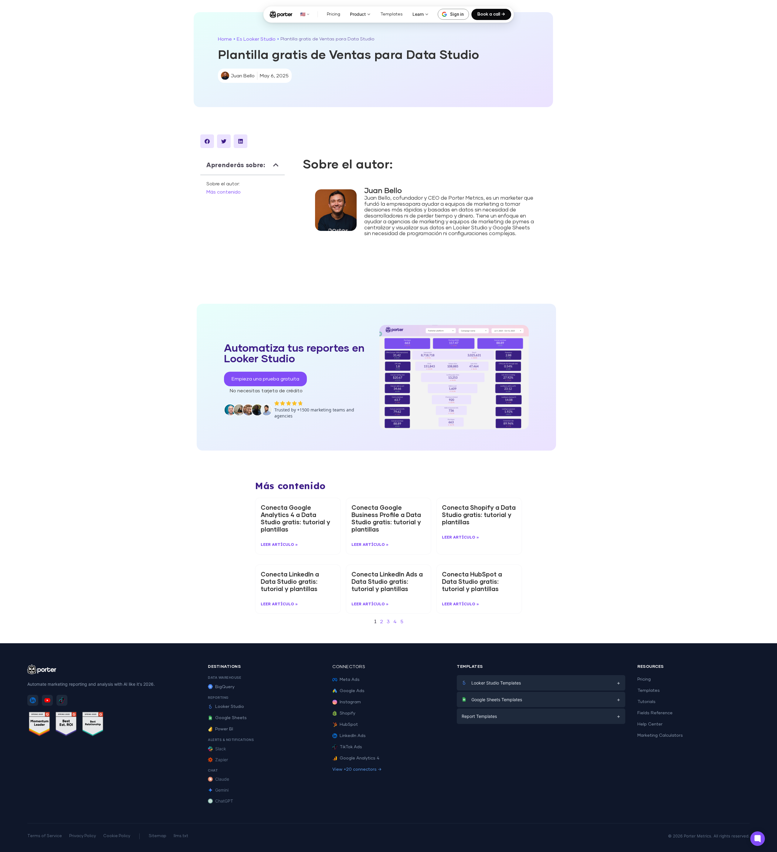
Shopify (347, 713)
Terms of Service (44, 836)
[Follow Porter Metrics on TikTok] (61, 700)
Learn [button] (418, 14)
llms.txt (181, 836)
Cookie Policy (116, 836)
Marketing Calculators (660, 735)
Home (225, 39)
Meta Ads (350, 680)
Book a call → (491, 14)
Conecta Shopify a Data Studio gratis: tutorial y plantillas (479, 515)
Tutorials (646, 702)
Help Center (650, 724)
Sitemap (157, 836)
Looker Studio (229, 707)
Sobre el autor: (223, 183)
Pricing (333, 14)
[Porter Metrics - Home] (281, 14)
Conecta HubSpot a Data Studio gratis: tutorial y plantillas (472, 582)
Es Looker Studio (256, 39)
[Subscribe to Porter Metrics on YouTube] (47, 700)
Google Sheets (231, 718)
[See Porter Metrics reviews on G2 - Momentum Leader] (39, 725)
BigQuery (225, 687)
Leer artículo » (279, 544)
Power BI (224, 729)
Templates (391, 14)
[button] (207, 141)
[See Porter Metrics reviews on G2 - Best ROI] (66, 725)
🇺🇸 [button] (302, 14)
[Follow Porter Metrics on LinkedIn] (32, 700)
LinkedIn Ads (353, 736)
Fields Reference (655, 713)
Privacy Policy (82, 836)
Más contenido (223, 192)
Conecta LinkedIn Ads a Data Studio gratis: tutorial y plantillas (387, 582)
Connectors (348, 667)
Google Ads (352, 691)
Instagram (350, 702)
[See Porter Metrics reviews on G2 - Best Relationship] (93, 725)
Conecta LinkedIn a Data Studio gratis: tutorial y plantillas (290, 582)
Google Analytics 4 (359, 758)
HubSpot (349, 724)
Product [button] (358, 14)
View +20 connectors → (357, 769)
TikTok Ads (351, 747)
